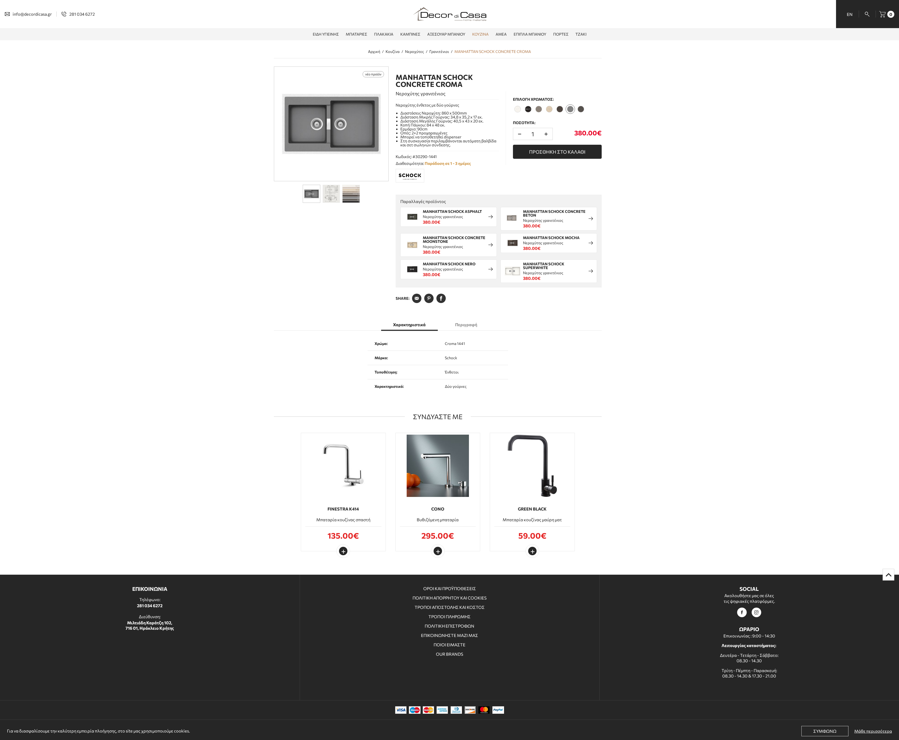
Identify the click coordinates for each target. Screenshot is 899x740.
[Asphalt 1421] (581, 109)
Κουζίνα (393, 51)
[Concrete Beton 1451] (538, 109)
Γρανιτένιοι (439, 51)
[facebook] (742, 612)
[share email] (417, 298)
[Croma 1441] (570, 109)
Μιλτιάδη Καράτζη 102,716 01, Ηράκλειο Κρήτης (149, 625)
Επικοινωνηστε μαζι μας (449, 635)
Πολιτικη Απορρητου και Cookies (450, 598)
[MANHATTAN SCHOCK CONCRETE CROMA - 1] (331, 124)
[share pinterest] (429, 298)
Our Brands (449, 654)
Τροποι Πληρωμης (449, 616)
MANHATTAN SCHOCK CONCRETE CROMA (492, 51)
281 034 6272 (149, 605)
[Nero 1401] (528, 109)
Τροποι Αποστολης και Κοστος (450, 607)
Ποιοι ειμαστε (449, 645)
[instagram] (756, 612)
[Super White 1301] (517, 109)
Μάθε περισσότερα (873, 731)
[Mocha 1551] (559, 109)
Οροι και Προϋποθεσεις (449, 588)
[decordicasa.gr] (449, 14)
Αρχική (374, 51)
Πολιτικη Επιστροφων (449, 626)
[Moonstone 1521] (549, 109)
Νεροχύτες (414, 51)
